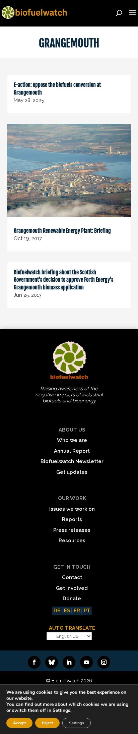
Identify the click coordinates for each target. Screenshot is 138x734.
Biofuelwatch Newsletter (72, 461)
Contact (72, 577)
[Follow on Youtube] (86, 662)
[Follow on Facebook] (34, 662)
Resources (72, 541)
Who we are (72, 440)
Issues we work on (72, 509)
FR (77, 611)
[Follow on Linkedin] (69, 662)
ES (67, 611)
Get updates (71, 472)
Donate (72, 599)
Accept (19, 723)
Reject (47, 723)
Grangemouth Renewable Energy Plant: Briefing (62, 230)
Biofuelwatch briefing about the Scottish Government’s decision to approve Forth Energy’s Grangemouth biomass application (63, 280)
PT (87, 611)
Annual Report (72, 451)
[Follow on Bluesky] (51, 662)
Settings (76, 723)
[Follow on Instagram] (103, 662)
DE (57, 611)
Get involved (72, 588)
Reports (72, 519)
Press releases (71, 530)
